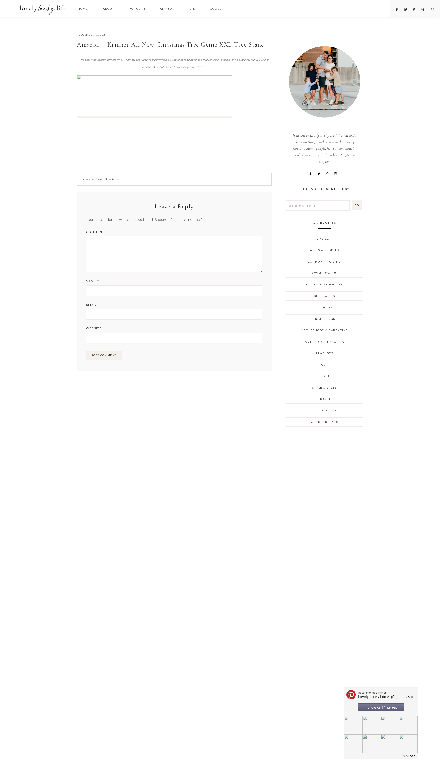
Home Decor (325, 319)
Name (92, 281)
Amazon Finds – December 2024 (103, 179)
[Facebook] (312, 173)
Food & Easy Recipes (324, 284)
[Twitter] (320, 173)
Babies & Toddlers (325, 250)
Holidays (324, 307)
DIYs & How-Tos (324, 273)
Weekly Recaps (324, 422)
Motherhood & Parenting (324, 330)
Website (94, 328)
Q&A (324, 364)
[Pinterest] (329, 173)
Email (93, 304)
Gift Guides (324, 296)
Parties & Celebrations (324, 341)
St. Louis (324, 376)
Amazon (324, 238)
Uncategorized (325, 410)
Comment (95, 231)
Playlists (324, 353)
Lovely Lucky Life (43, 9)
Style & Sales (324, 387)
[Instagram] (337, 173)
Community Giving (324, 261)
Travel (324, 399)
